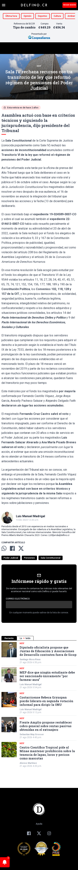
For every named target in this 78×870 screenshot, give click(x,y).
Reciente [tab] (9, 638)
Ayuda (39, 824)
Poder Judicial (11, 558)
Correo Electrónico (18, 598)
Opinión (27, 16)
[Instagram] (49, 833)
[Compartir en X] (21, 548)
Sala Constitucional (50, 558)
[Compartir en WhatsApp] (4, 548)
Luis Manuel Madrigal (30, 684)
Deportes (42, 16)
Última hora (11, 16)
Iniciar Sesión (69, 5)
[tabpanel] (39, 704)
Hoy (39, 66)
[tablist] (39, 638)
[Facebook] (29, 833)
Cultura (57, 16)
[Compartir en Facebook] (12, 548)
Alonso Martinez (28, 763)
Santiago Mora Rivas (30, 659)
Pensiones (29, 558)
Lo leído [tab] (25, 638)
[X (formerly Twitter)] (39, 833)
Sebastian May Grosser (32, 734)
